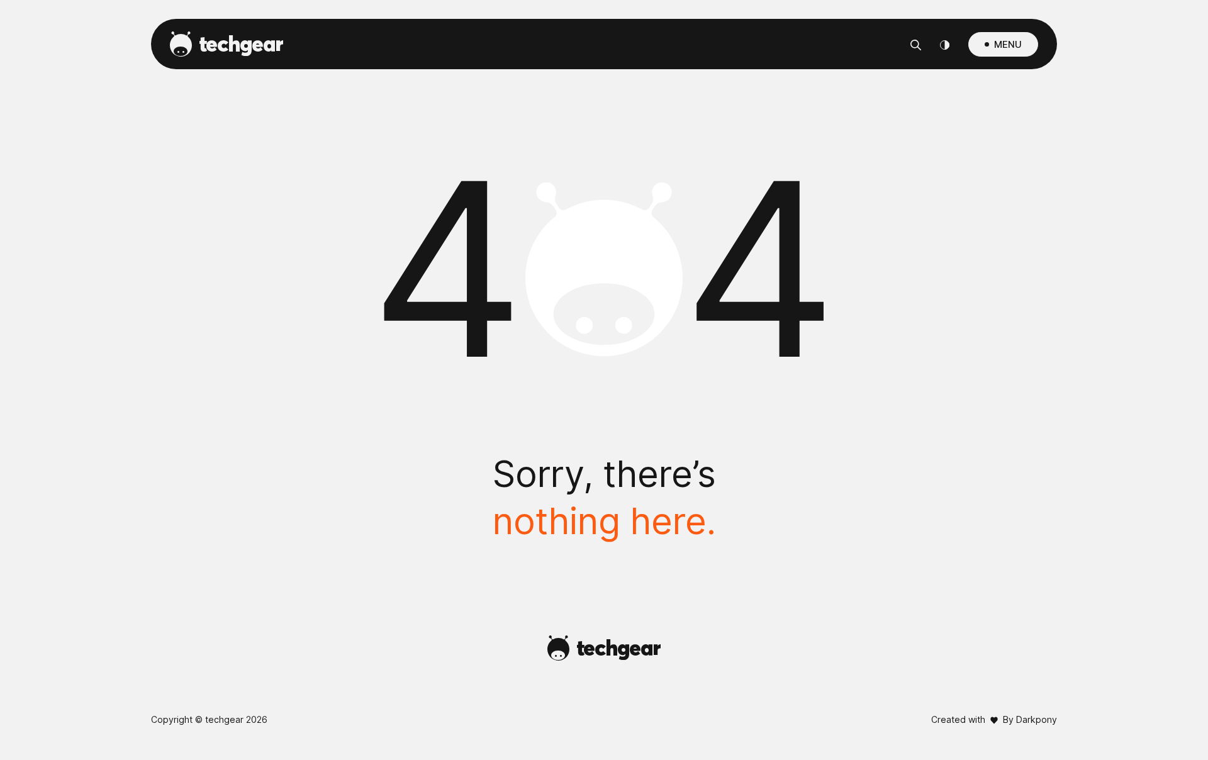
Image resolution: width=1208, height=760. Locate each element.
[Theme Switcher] (944, 44)
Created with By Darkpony (994, 719)
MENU (1008, 44)
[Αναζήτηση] (915, 44)
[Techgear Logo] (226, 44)
